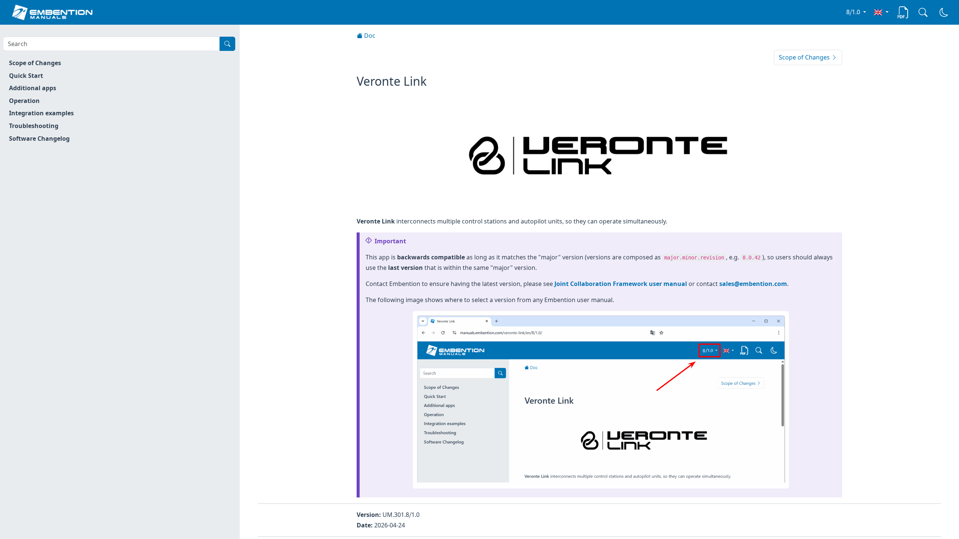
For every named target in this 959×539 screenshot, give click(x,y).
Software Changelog (39, 138)
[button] (881, 12)
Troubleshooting (33, 126)
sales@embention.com (753, 284)
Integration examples (41, 113)
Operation (24, 101)
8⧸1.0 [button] (854, 12)
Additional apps (32, 88)
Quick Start (26, 75)
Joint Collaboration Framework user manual (620, 284)
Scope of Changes (35, 63)
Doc (369, 35)
